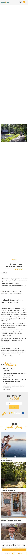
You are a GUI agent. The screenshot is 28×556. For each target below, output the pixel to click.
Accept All (14, 549)
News (14, 260)
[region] (14, 548)
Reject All (20, 553)
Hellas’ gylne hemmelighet (11, 521)
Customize (7, 553)
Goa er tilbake (8, 368)
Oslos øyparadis (7, 460)
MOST (14, 424)
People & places (4, 519)
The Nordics (4, 458)
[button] (20, 2)
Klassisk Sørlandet (8, 490)
